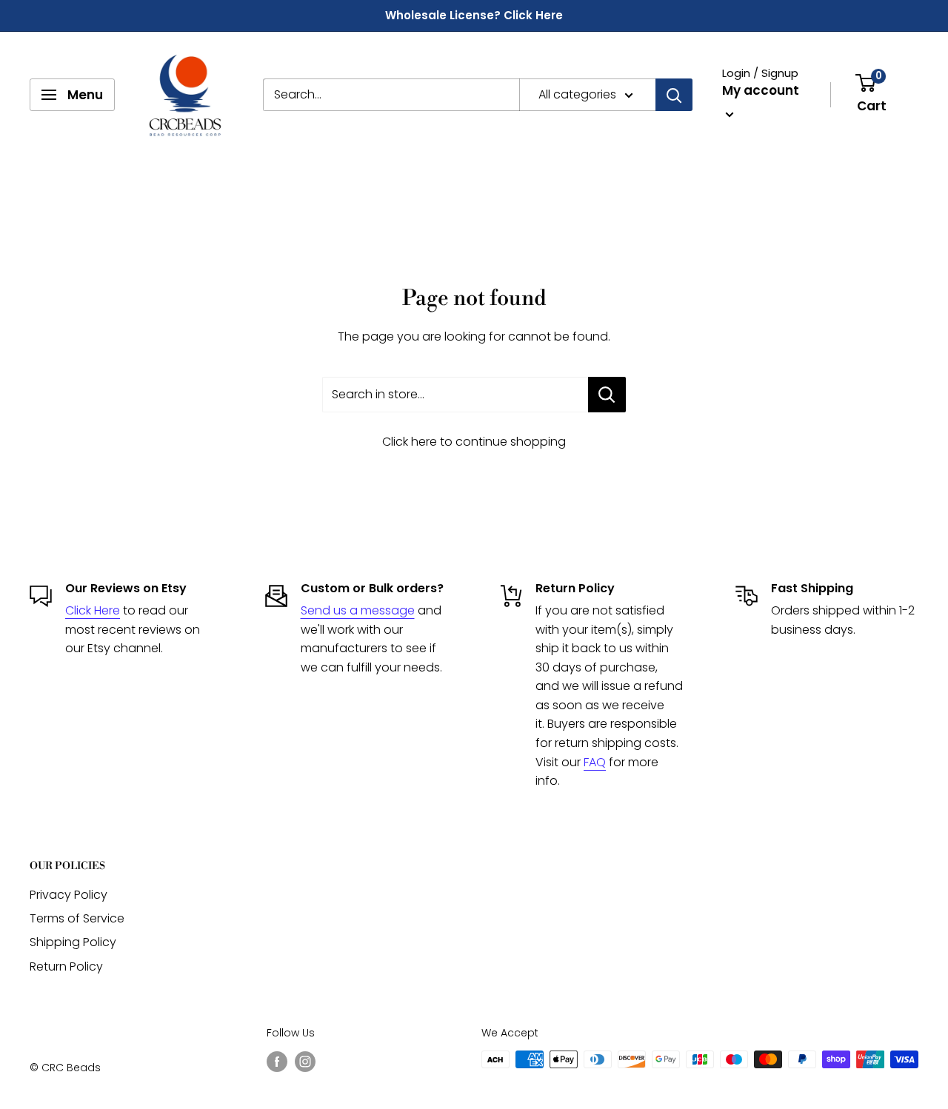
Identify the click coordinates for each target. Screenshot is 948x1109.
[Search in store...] (607, 394)
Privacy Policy (68, 894)
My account (760, 90)
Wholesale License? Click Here (474, 15)
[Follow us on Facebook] (277, 1061)
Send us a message (358, 610)
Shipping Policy (73, 942)
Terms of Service (77, 918)
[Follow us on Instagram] (305, 1061)
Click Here (92, 610)
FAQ (595, 762)
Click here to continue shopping (474, 441)
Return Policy (66, 966)
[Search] (673, 94)
